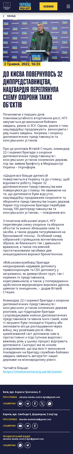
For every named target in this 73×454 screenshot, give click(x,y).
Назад (11, 16)
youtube (20, 404)
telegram (28, 404)
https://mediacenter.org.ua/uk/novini (32, 371)
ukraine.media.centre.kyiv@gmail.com (39, 397)
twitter (42, 404)
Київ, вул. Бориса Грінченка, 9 (21, 392)
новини (48, 6)
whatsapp (50, 404)
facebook (35, 404)
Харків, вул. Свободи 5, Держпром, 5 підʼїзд (30, 414)
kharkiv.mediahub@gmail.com (35, 419)
